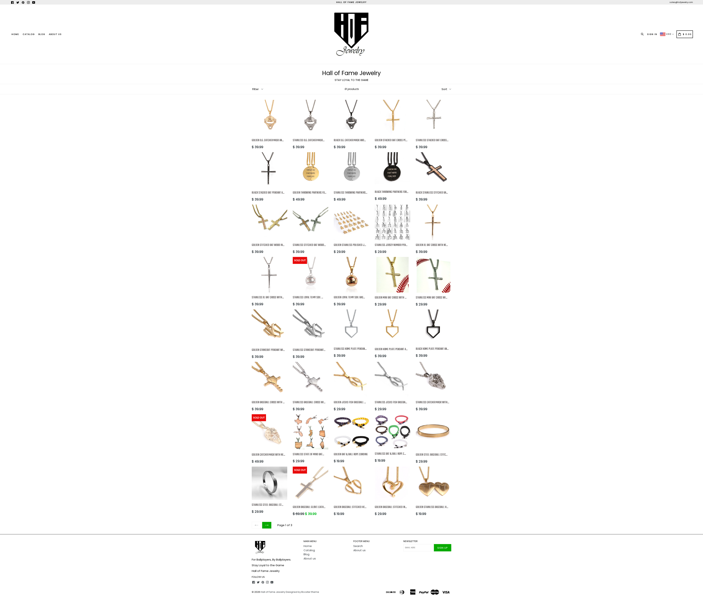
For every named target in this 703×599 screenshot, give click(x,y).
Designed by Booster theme (302, 592)
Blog (41, 34)
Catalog (29, 34)
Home (15, 34)
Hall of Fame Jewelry (273, 592)
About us (55, 34)
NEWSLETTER (410, 541)
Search (358, 546)
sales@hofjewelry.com (681, 2)
